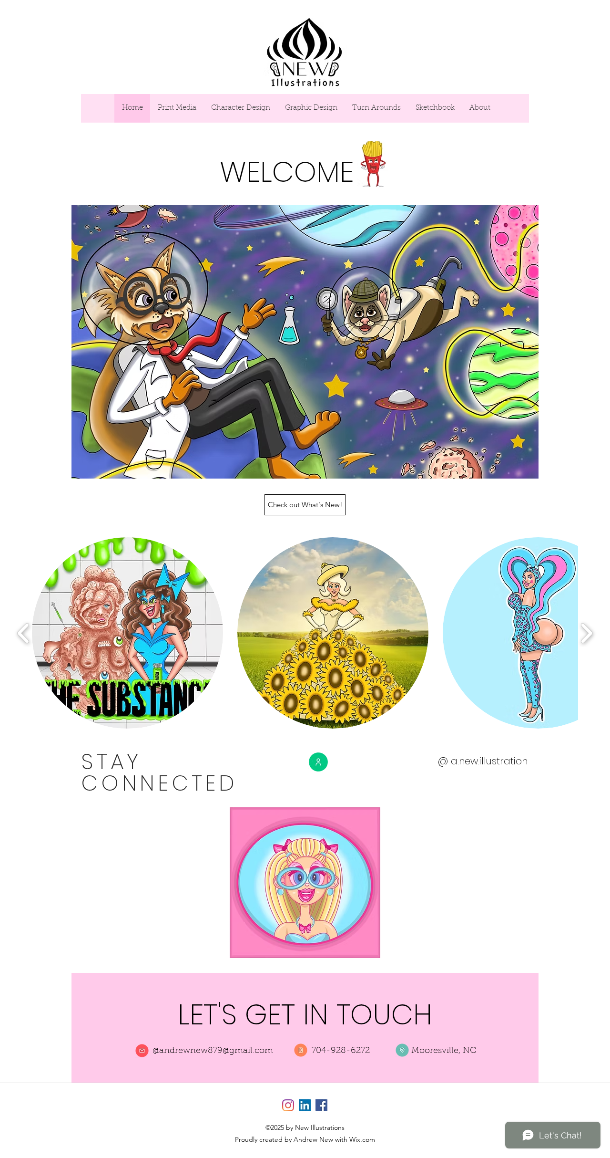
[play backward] (23, 632)
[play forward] (586, 632)
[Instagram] (288, 1105)
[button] (127, 633)
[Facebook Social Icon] (321, 1105)
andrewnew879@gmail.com (216, 1051)
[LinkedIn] (305, 1105)
